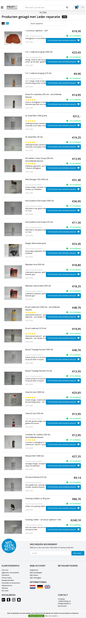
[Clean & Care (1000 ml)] (13, 399)
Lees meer (29, 42)
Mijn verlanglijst (35, 578)
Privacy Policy (7, 578)
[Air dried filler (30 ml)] (13, 144)
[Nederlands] (32, 588)
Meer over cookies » (51, 616)
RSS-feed (5, 591)
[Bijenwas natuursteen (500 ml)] (13, 293)
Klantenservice (7, 585)
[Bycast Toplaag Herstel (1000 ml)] (13, 357)
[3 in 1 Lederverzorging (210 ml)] (13, 81)
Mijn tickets (34, 575)
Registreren (34, 570)
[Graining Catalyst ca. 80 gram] (13, 506)
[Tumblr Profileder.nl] (8, 601)
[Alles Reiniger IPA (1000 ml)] (13, 187)
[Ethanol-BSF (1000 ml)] (13, 463)
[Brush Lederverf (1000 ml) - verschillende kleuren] (13, 314)
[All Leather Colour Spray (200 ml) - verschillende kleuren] (13, 166)
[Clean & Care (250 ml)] (13, 421)
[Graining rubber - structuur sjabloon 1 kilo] (13, 527)
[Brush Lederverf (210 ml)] (13, 336)
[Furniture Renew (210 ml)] (13, 485)
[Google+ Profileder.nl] (3, 601)
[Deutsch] (40, 588)
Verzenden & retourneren (11, 583)
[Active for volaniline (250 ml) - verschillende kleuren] (13, 102)
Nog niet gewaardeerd (33, 36)
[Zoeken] (67, 7)
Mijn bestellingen (36, 572)
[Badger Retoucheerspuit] (13, 251)
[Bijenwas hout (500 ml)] (13, 272)
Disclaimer (5, 575)
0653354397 (62, 606)
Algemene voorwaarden (10, 572)
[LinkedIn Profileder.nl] (19, 601)
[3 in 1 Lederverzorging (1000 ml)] (13, 59)
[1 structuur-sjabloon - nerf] (13, 38)
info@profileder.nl (64, 603)
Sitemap (5, 588)
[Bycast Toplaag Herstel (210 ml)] (13, 378)
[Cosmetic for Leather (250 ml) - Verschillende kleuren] (13, 442)
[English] (47, 588)
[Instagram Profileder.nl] (13, 601)
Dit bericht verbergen (36, 616)
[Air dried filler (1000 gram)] (13, 123)
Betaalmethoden (8, 580)
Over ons (5, 570)
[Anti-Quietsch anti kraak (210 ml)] (13, 229)
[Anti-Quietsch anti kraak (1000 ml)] (13, 208)
